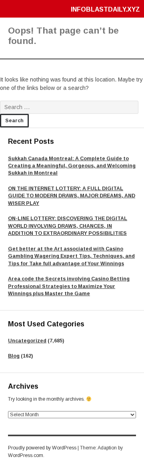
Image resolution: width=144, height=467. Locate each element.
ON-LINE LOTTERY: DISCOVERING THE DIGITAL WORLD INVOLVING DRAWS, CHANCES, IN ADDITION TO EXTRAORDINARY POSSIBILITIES (67, 226)
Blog (14, 356)
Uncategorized (27, 341)
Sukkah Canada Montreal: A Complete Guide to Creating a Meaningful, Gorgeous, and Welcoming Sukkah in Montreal (72, 166)
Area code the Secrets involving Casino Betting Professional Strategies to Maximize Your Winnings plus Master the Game (69, 286)
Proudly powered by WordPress (42, 448)
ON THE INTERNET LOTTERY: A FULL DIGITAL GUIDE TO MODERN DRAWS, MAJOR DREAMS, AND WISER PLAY (71, 196)
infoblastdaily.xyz (105, 9)
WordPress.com (25, 455)
